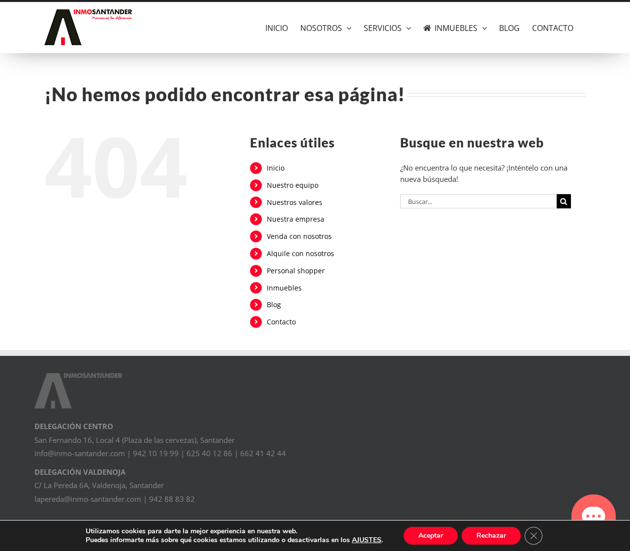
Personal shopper (296, 270)
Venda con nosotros (299, 236)
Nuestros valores (294, 202)
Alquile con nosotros (300, 253)
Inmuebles (284, 287)
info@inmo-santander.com (79, 453)
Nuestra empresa (295, 219)
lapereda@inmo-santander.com (87, 499)
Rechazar (491, 535)
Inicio (275, 168)
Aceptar (430, 535)
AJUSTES (366, 540)
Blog (274, 304)
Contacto (281, 321)
